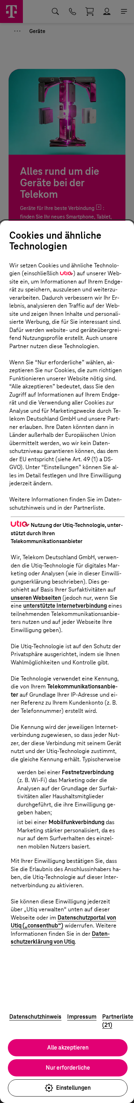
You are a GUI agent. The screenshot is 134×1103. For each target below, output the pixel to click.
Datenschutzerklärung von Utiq (60, 938)
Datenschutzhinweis (35, 1016)
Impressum (81, 1016)
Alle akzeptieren (68, 1047)
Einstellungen (73, 1088)
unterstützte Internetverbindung (65, 605)
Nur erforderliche (68, 1067)
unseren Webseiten (36, 598)
